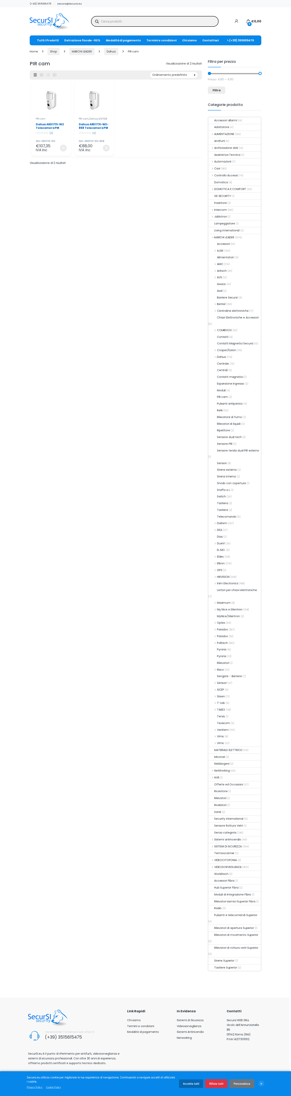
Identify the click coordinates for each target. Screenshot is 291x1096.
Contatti (222, 337)
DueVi (221, 543)
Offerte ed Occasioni (228, 784)
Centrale (223, 364)
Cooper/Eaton (226, 350)
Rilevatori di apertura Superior (234, 928)
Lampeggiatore (224, 223)
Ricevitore (221, 791)
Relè (220, 410)
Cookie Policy (53, 1087)
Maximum (224, 603)
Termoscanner (224, 853)
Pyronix (221, 649)
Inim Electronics (227, 583)
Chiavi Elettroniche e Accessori (238, 317)
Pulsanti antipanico (230, 404)
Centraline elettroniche (233, 311)
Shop (53, 51)
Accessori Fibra (224, 881)
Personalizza (242, 1083)
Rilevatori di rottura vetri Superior (236, 948)
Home (34, 51)
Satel (217, 812)
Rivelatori (220, 805)
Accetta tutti (191, 1083)
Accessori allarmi (225, 120)
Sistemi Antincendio (190, 1032)
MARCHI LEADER (82, 51)
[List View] (48, 75)
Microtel (219, 757)
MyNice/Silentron (228, 616)
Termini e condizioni (161, 40)
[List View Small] (54, 75)
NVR (216, 777)
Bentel (221, 304)
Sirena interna (226, 476)
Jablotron (220, 217)
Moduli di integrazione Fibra (232, 894)
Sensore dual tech (229, 437)
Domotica (221, 182)
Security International (228, 819)
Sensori (222, 463)
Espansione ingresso (230, 384)
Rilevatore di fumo (229, 417)
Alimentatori (225, 257)
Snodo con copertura (231, 483)
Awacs (221, 284)
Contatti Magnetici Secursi (235, 343)
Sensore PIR (224, 444)
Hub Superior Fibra (226, 888)
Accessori (223, 244)
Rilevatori (223, 663)
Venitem (223, 730)
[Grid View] (41, 75)
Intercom (220, 210)
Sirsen (221, 696)
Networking (184, 1038)
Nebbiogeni (221, 764)
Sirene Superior (224, 961)
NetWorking (222, 771)
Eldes (220, 557)
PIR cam (40, 118)
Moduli (221, 390)
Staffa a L (223, 490)
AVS (219, 277)
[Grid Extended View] (35, 75)
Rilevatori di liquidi (229, 424)
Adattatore (221, 127)
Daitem (222, 523)
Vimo (220, 736)
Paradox (222, 629)
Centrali (222, 370)
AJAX (220, 251)
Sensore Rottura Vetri (228, 826)
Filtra (217, 90)
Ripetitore (223, 430)
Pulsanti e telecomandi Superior (235, 915)
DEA (219, 530)
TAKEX (221, 710)
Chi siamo (189, 40)
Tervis (221, 716)
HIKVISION (223, 577)
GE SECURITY (222, 196)
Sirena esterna (227, 470)
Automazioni (222, 161)
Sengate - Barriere (229, 676)
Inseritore (220, 203)
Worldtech (221, 874)
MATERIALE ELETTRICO (228, 750)
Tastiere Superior (225, 968)
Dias (220, 537)
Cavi (217, 168)
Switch (221, 496)
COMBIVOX (224, 330)
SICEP (220, 690)
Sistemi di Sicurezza (190, 1020)
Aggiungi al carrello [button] (61, 148)
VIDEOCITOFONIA (225, 860)
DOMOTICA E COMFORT (230, 189)
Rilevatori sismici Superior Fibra (234, 901)
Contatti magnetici (230, 377)
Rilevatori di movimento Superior (236, 935)
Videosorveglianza (189, 1026)
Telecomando (226, 517)
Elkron (221, 563)
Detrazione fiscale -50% (82, 40)
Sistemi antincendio (227, 839)
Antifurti (219, 141)
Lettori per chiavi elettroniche (237, 590)
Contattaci (210, 40)
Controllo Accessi (226, 175)
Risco (220, 670)
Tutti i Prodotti (48, 40)
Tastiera (222, 503)
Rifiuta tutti (216, 1083)
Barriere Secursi (227, 297)
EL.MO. (221, 550)
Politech (222, 643)
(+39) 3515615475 (40, 4)
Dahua (111, 51)
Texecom (223, 723)
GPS (219, 570)
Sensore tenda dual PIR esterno (238, 450)
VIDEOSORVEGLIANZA (227, 867)
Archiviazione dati (226, 148)
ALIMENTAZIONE (224, 134)
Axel (219, 291)
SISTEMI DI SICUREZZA (93, 120)
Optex (221, 623)
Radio (218, 908)
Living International (227, 230)
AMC (220, 264)
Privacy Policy (35, 1087)
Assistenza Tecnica (227, 155)
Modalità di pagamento (123, 40)
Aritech (222, 271)
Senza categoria (225, 833)
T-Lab (221, 703)
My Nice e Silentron (229, 609)
